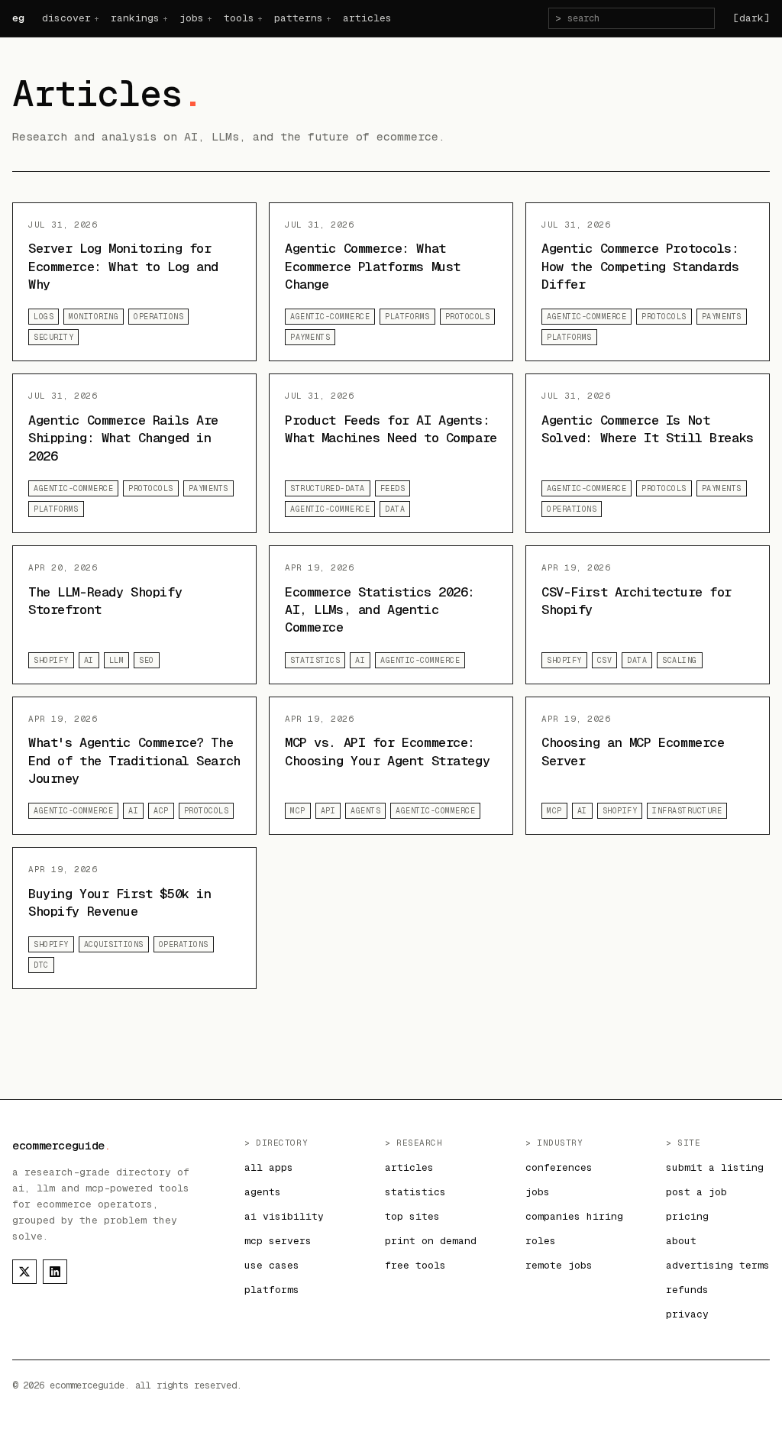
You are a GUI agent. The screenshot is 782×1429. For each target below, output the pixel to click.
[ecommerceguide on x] (24, 1271)
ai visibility (284, 1216)
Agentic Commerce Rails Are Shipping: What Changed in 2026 (123, 438)
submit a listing (715, 1167)
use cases (271, 1265)
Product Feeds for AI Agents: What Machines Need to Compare (391, 429)
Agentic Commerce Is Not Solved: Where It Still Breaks (647, 429)
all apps (268, 1167)
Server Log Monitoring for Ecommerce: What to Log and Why (123, 266)
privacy (687, 1314)
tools (239, 17)
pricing (687, 1216)
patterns (298, 17)
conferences (559, 1167)
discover (66, 17)
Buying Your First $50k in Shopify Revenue (119, 902)
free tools (415, 1265)
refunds (687, 1289)
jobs (191, 17)
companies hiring (574, 1216)
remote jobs (559, 1265)
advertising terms (718, 1265)
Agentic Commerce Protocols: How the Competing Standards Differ (640, 266)
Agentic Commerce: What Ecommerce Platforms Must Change (372, 266)
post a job (696, 1191)
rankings (135, 17)
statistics (415, 1191)
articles (367, 17)
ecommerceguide (61, 1145)
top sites (412, 1216)
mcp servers (278, 1240)
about (681, 1240)
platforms (271, 1289)
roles (540, 1240)
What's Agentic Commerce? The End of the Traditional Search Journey (134, 760)
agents (262, 1191)
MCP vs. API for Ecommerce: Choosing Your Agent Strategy (387, 751)
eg (18, 17)
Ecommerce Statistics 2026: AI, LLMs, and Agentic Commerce (380, 610)
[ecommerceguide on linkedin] (55, 1271)
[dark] (751, 17)
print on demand (431, 1240)
